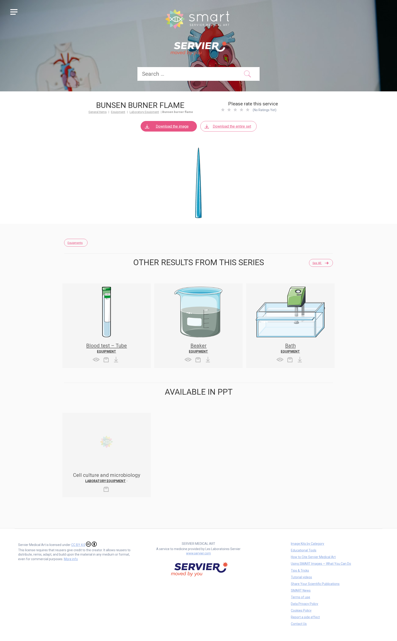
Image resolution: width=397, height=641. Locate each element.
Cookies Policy (301, 610)
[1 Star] (223, 109)
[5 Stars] (247, 109)
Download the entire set (232, 126)
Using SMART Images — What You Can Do (321, 563)
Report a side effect (305, 617)
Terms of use (300, 597)
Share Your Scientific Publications (315, 584)
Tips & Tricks (300, 570)
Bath (290, 346)
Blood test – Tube (106, 346)
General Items (97, 112)
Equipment (118, 112)
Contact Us (299, 624)
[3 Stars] (235, 109)
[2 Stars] (229, 109)
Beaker (198, 346)
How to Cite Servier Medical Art (313, 557)
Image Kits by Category (307, 543)
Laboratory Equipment (144, 112)
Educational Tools (303, 550)
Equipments (75, 243)
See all (317, 263)
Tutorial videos (301, 577)
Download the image (172, 126)
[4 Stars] (241, 109)
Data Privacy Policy (304, 604)
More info (71, 559)
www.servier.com (198, 553)
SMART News (301, 590)
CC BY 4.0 (78, 545)
